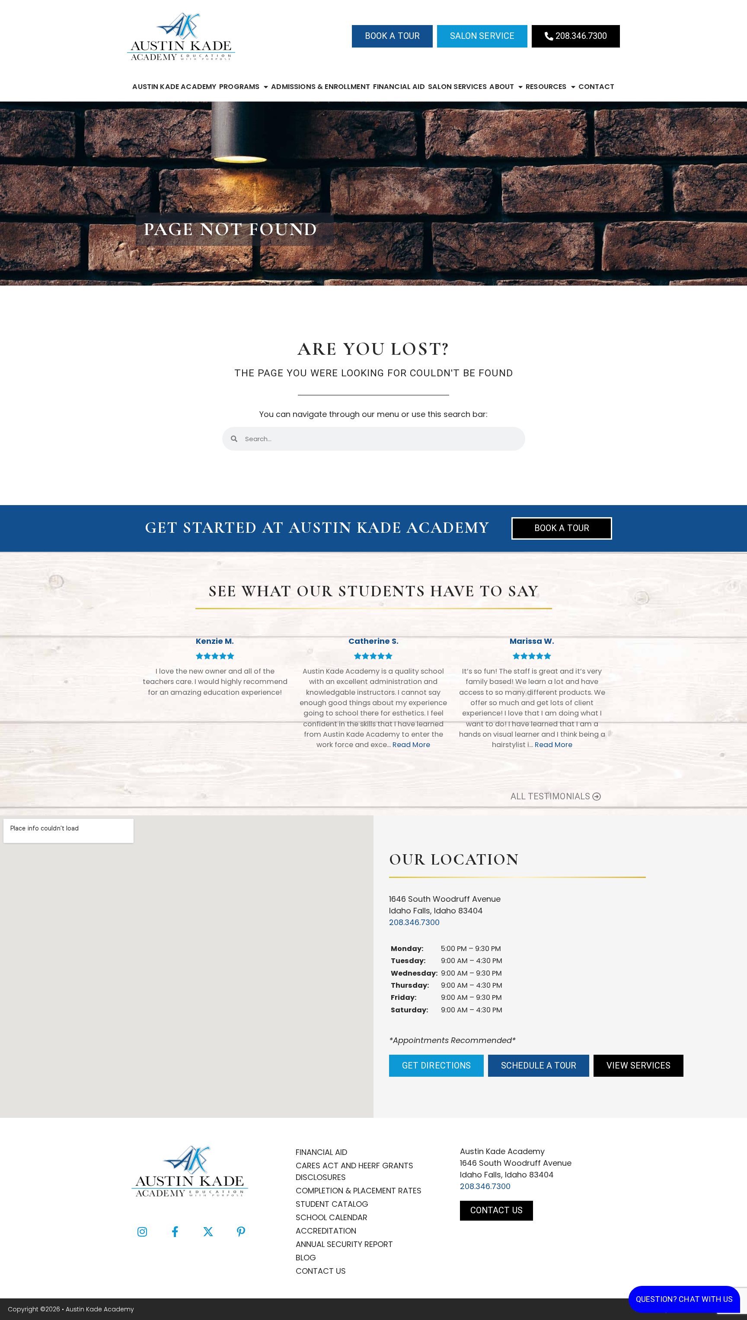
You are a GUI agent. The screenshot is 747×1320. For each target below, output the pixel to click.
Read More (411, 745)
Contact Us (321, 1271)
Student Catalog (332, 1204)
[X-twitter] (208, 1231)
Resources (546, 87)
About (501, 87)
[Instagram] (142, 1231)
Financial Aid (399, 87)
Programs (239, 87)
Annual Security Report (344, 1244)
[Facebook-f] (175, 1231)
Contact (596, 87)
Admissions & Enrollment (320, 87)
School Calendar (331, 1217)
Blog (306, 1257)
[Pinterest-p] (241, 1231)
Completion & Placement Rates (358, 1190)
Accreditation (326, 1230)
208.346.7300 (414, 922)
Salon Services (457, 87)
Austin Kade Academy (174, 87)
